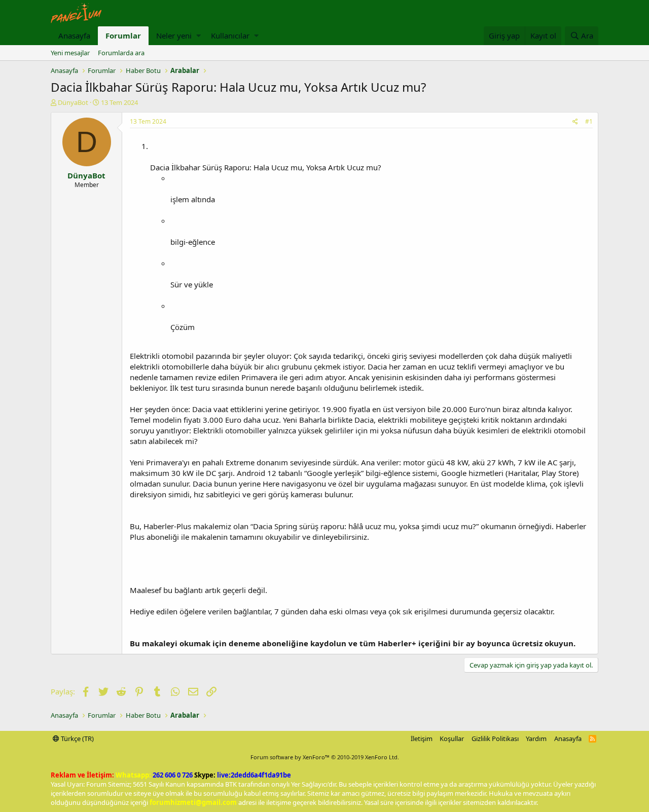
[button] (198, 35)
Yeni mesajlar (70, 52)
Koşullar (452, 738)
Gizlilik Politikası (495, 738)
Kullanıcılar (230, 35)
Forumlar (123, 35)
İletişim (421, 738)
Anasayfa (74, 35)
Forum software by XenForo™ (324, 757)
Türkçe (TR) (76, 738)
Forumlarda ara (121, 52)
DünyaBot (73, 102)
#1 (589, 121)
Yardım (536, 738)
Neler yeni (174, 35)
